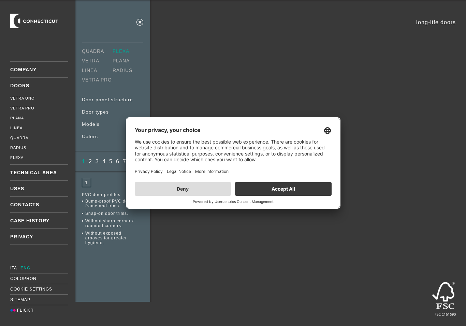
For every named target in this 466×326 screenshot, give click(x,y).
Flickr (25, 310)
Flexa (17, 157)
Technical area (33, 172)
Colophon (23, 278)
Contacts (24, 204)
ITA (13, 268)
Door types (95, 112)
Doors (19, 85)
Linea (16, 128)
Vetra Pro (22, 108)
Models (91, 124)
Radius (18, 148)
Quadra (19, 138)
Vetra (90, 60)
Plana (17, 118)
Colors (90, 136)
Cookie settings (31, 289)
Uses (17, 188)
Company (23, 69)
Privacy (21, 236)
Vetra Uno (22, 98)
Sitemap (20, 299)
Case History (29, 220)
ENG (25, 268)
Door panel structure (107, 99)
